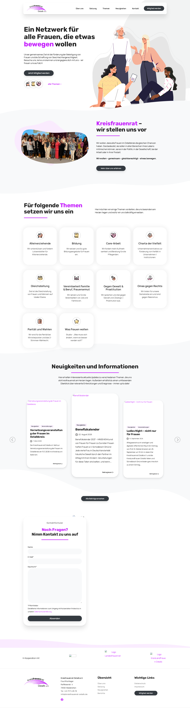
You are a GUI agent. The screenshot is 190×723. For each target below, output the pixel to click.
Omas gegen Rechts (150, 286)
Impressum (139, 686)
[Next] (12, 440)
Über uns (101, 683)
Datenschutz (140, 683)
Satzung (101, 686)
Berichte (101, 693)
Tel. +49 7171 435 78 (69, 691)
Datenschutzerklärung (43, 611)
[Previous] (177, 440)
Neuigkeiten (103, 690)
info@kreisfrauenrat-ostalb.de (74, 694)
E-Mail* (31, 557)
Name (30, 547)
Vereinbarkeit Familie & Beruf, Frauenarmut (76, 288)
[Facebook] (62, 699)
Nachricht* (32, 566)
